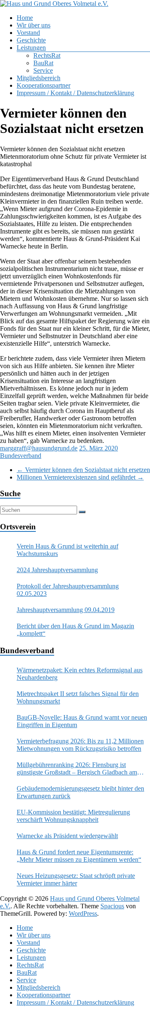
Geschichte (31, 40)
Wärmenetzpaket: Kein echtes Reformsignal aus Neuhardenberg (79, 673)
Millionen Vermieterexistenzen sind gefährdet (80, 477)
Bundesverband (20, 455)
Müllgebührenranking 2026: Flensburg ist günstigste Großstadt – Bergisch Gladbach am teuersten (77, 768)
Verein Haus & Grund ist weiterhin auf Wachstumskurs (67, 550)
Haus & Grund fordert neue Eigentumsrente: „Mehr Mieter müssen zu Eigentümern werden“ (79, 855)
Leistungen (31, 47)
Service (43, 70)
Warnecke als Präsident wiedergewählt (67, 835)
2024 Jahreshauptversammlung (57, 569)
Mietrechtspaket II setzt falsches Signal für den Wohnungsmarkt (78, 697)
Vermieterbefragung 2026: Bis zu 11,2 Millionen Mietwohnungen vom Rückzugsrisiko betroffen (80, 745)
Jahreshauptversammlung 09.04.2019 (66, 609)
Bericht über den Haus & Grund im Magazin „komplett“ (75, 629)
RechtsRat (46, 55)
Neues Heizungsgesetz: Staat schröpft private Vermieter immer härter (76, 879)
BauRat (43, 62)
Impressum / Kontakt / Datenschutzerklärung (75, 92)
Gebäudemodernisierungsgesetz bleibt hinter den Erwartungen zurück (80, 792)
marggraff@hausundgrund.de (39, 448)
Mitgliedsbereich (38, 77)
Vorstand (28, 32)
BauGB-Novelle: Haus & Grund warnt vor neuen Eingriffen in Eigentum (82, 721)
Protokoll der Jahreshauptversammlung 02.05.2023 (68, 590)
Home (25, 17)
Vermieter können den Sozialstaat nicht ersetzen (83, 469)
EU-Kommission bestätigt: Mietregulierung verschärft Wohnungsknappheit (73, 816)
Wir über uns (33, 25)
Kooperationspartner (43, 85)
